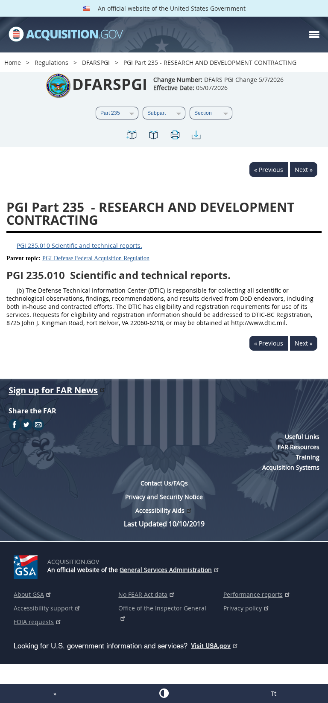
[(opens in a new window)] (27, 565)
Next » (304, 170)
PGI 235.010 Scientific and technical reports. (79, 245)
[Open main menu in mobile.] (314, 34)
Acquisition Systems (290, 467)
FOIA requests (34, 622)
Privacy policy (242, 608)
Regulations (51, 62)
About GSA (29, 594)
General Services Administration (166, 570)
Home (12, 62)
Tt (273, 693)
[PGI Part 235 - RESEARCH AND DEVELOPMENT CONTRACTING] (132, 136)
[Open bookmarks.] (153, 136)
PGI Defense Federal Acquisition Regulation (95, 258)
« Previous (268, 170)
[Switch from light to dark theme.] (164, 693)
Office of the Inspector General (162, 608)
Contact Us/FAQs (164, 483)
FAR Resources (298, 447)
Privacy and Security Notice (164, 497)
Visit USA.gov (211, 645)
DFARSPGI (96, 62)
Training (307, 457)
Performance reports (253, 594)
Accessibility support (43, 608)
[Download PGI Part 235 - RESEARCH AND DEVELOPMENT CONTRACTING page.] (196, 136)
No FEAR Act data (142, 594)
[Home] (66, 34)
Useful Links (302, 437)
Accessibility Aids (159, 510)
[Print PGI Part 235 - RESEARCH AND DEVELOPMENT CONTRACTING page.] (174, 136)
